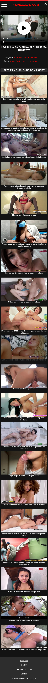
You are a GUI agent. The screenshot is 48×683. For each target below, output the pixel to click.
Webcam (23, 57)
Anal (16, 57)
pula (32, 61)
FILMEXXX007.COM (26, 4)
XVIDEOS (32, 57)
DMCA (24, 665)
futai (18, 61)
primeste (25, 61)
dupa (12, 61)
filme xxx (24, 660)
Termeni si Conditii (24, 669)
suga (37, 61)
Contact (24, 674)
